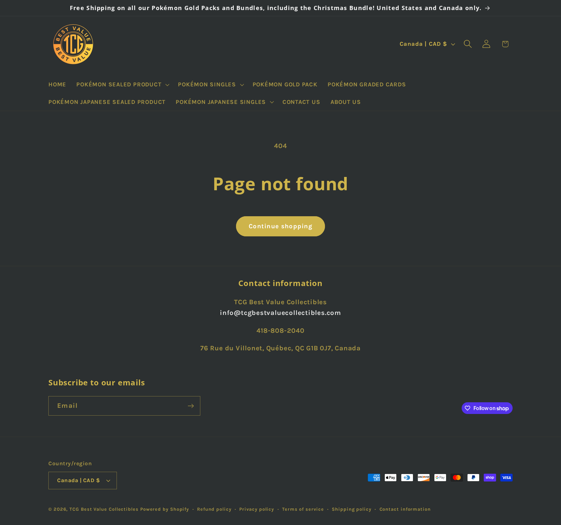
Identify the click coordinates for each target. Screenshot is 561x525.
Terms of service (303, 509)
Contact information (405, 509)
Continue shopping (280, 226)
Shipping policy (351, 509)
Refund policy (214, 509)
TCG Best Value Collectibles (104, 509)
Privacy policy (256, 509)
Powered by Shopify (164, 509)
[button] (122, 85)
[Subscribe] (190, 406)
